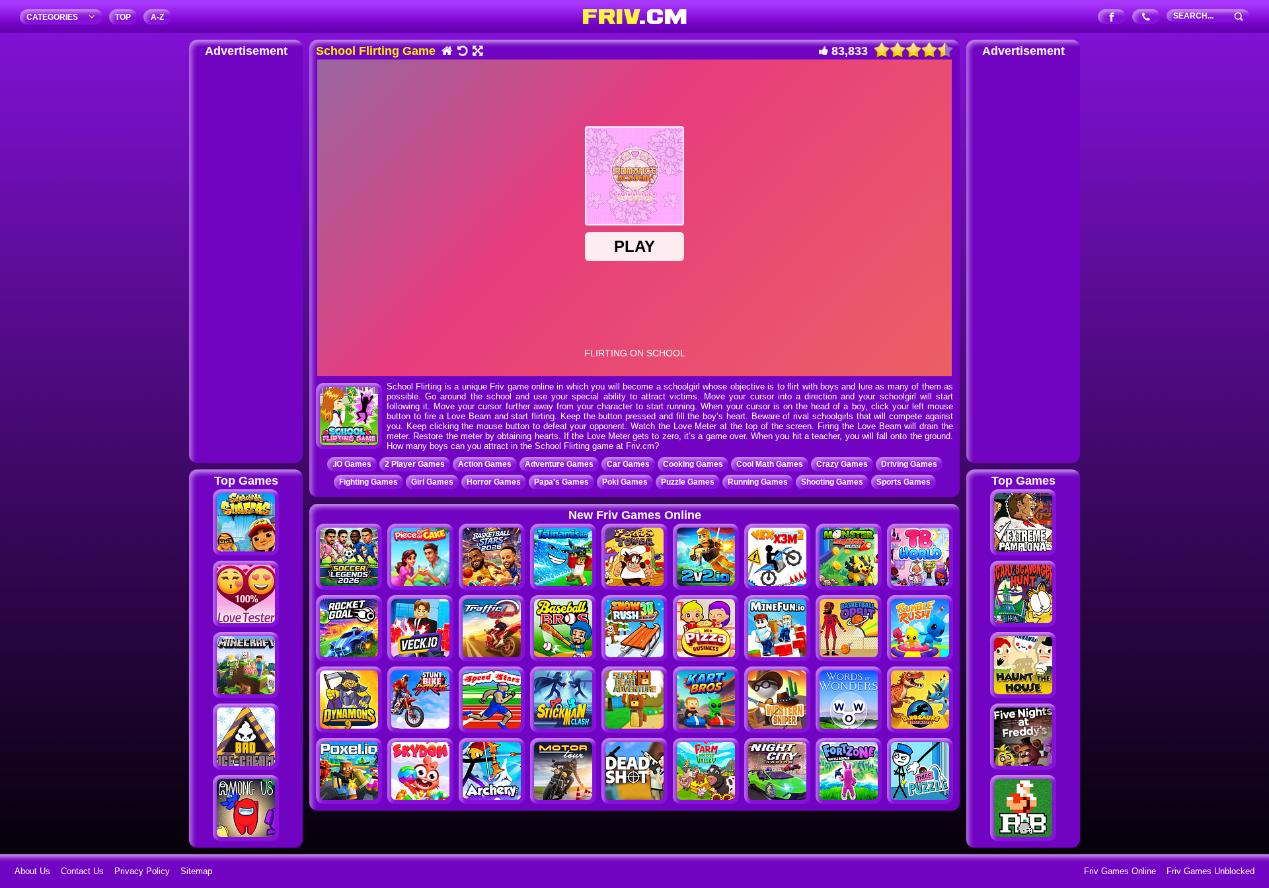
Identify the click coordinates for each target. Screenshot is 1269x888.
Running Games (758, 482)
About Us (32, 871)
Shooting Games (832, 482)
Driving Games (909, 464)
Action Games (485, 464)
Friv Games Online (1120, 871)
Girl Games (432, 482)
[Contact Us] (1146, 17)
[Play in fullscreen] (477, 52)
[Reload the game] (461, 52)
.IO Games (351, 464)
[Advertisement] (246, 258)
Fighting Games (368, 482)
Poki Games (625, 482)
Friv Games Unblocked (1210, 871)
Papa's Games (561, 482)
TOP (123, 17)
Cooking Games (693, 464)
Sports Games (903, 482)
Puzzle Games (687, 482)
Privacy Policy (142, 871)
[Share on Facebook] (1112, 17)
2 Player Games (415, 464)
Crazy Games (842, 464)
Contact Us (82, 871)
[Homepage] (446, 52)
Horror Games (494, 482)
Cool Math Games (769, 464)
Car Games (628, 464)
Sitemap (196, 871)
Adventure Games (559, 464)
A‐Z (157, 17)
